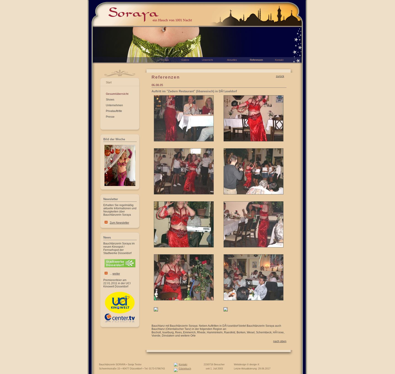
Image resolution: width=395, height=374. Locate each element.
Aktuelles (232, 59)
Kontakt (183, 364)
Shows (110, 99)
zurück (280, 76)
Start (109, 82)
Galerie (185, 59)
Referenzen (256, 59)
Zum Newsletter (119, 222)
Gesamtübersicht (117, 93)
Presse (110, 116)
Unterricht (207, 59)
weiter (116, 273)
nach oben (279, 341)
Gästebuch (185, 368)
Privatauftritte (114, 111)
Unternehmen (114, 105)
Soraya (165, 59)
